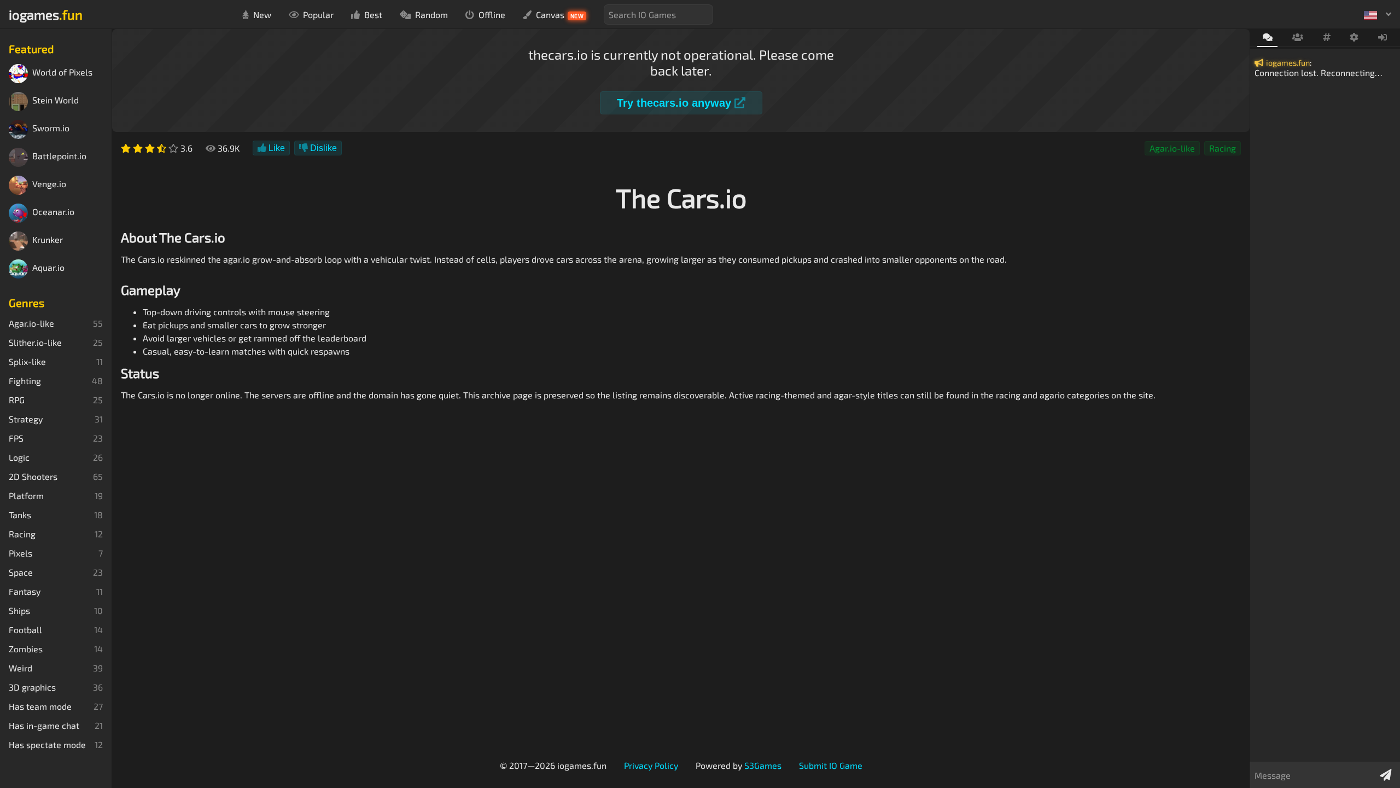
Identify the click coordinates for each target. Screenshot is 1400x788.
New (262, 14)
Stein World (55, 100)
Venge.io (49, 184)
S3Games (762, 765)
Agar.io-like (1172, 148)
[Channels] (1326, 38)
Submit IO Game (830, 765)
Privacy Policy (651, 765)
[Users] (1297, 38)
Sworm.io (50, 128)
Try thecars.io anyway (675, 103)
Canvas (560, 14)
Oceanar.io (53, 212)
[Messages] (1267, 38)
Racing (1222, 148)
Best (373, 14)
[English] (1377, 14)
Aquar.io (48, 268)
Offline (492, 14)
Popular (318, 14)
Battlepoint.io (59, 156)
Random (431, 14)
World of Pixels (62, 72)
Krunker (47, 240)
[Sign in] (1382, 38)
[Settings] (1354, 38)
